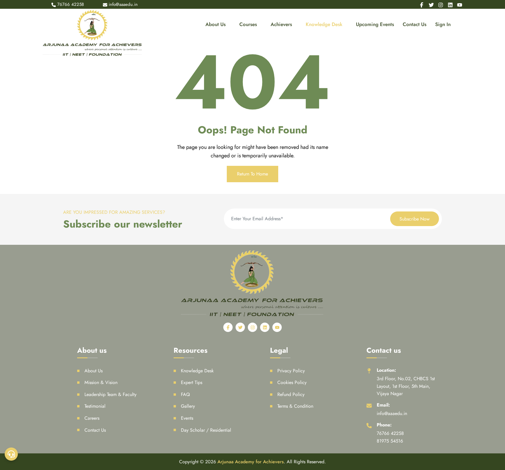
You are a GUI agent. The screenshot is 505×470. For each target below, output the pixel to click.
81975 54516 (390, 441)
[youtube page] (459, 4)
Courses (248, 24)
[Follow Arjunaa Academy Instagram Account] (11, 397)
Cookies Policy (292, 382)
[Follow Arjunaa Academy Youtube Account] (11, 435)
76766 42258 (70, 4)
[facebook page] (421, 4)
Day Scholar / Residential (206, 430)
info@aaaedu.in (392, 413)
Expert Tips (191, 382)
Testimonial (95, 406)
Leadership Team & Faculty (110, 394)
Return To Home (252, 174)
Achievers (281, 24)
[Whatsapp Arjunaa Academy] (11, 340)
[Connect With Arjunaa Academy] (11, 454)
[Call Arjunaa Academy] (11, 302)
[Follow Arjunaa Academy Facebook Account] (11, 359)
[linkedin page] (450, 4)
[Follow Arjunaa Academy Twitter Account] (11, 378)
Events (187, 418)
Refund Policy (291, 394)
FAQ (185, 394)
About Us (215, 24)
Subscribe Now (414, 219)
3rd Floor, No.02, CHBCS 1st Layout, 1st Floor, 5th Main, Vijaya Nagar (406, 386)
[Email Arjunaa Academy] (11, 321)
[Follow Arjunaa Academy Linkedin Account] (11, 416)
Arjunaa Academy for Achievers (250, 461)
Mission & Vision (100, 382)
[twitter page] (431, 4)
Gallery (188, 406)
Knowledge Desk (324, 24)
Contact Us (414, 24)
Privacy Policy (291, 370)
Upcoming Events (375, 24)
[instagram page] (440, 4)
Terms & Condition (295, 406)
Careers (91, 418)
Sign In (443, 24)
